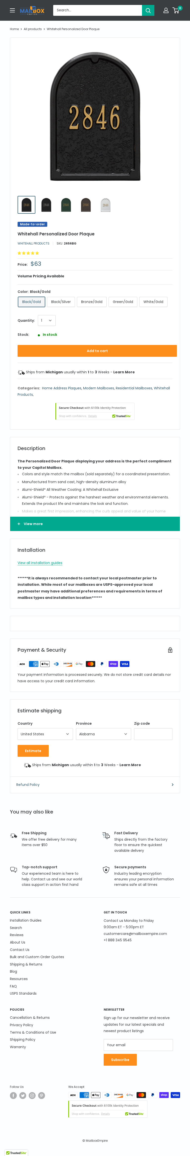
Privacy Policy (21, 1025)
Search (16, 927)
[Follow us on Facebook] (13, 1095)
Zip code (142, 723)
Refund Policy (28, 784)
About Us (17, 942)
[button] (29, 253)
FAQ (13, 986)
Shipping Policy (22, 1039)
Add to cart (97, 350)
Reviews (17, 934)
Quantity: (26, 320)
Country (25, 723)
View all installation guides (40, 562)
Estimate (33, 750)
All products (33, 29)
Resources (19, 978)
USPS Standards (23, 993)
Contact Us (19, 949)
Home (14, 29)
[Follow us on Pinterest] (41, 1095)
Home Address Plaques (61, 388)
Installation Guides (26, 920)
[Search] (148, 10)
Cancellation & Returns (30, 1017)
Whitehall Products (33, 243)
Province (84, 723)
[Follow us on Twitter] (22, 1095)
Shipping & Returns (26, 964)
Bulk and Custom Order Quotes (37, 956)
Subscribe (120, 1059)
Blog (13, 971)
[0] (176, 10)
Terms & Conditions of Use (33, 1032)
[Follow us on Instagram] (32, 1095)
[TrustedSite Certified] (95, 411)
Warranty (18, 1046)
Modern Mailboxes (98, 388)
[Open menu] (12, 10)
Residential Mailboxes (134, 388)
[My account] (166, 10)
